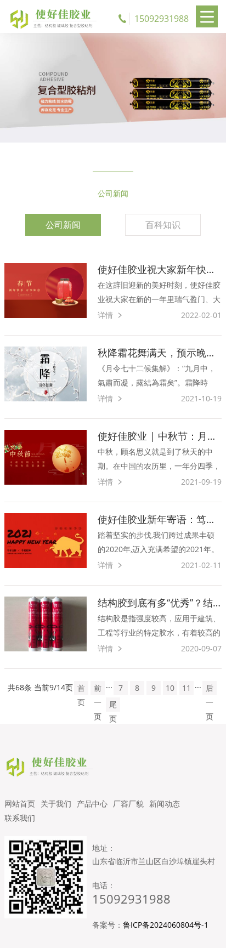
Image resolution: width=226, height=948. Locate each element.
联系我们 (19, 818)
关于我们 (56, 803)
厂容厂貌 (128, 803)
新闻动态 (164, 803)
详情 (105, 315)
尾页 (113, 705)
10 (170, 688)
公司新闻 (63, 225)
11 (186, 688)
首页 (81, 689)
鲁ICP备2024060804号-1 (165, 924)
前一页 (97, 689)
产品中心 (92, 803)
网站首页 (19, 803)
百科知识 (162, 225)
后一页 (209, 689)
